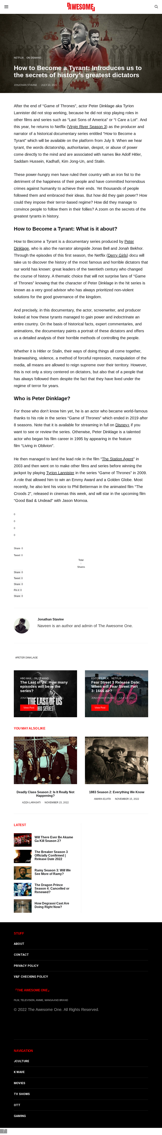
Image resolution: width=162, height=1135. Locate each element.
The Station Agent (117, 459)
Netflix (19, 57)
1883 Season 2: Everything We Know (116, 792)
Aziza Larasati (31, 802)
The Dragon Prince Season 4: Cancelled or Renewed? (52, 888)
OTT (17, 1105)
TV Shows (22, 1094)
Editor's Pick (100, 678)
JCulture (21, 1061)
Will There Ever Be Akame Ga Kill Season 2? (54, 839)
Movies (19, 1083)
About (19, 944)
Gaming (20, 1116)
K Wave (19, 1072)
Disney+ (122, 425)
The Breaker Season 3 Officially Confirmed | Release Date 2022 (51, 855)
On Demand (33, 57)
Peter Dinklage (27, 657)
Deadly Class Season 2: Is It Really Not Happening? (45, 793)
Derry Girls (117, 255)
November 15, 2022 (57, 802)
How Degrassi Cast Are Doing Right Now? (52, 905)
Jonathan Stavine (25, 85)
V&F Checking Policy (31, 976)
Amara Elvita (102, 799)
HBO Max (25, 678)
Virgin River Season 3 (87, 126)
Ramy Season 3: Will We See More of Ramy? (53, 872)
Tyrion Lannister (60, 473)
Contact (21, 954)
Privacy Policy (26, 966)
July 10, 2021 (49, 85)
